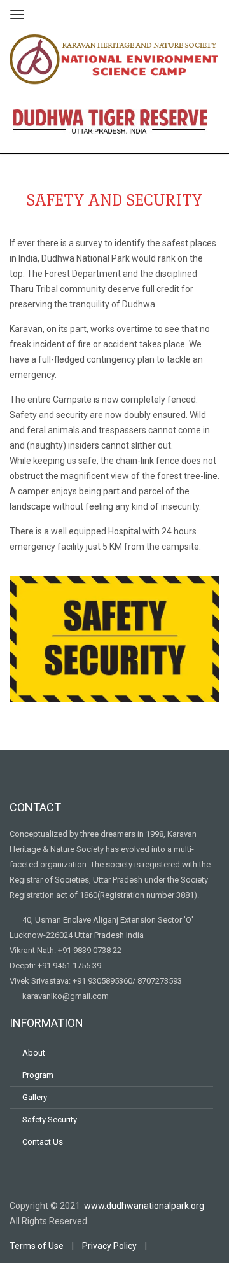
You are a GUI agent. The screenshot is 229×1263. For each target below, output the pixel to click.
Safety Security (49, 1119)
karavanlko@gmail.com (65, 996)
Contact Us (42, 1142)
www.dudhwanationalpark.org (145, 1206)
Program (37, 1075)
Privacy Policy (109, 1246)
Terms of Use (37, 1246)
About (33, 1052)
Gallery (34, 1097)
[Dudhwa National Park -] (114, 57)
